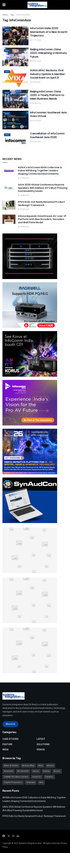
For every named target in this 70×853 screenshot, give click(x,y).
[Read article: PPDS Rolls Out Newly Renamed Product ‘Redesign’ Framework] (8, 205)
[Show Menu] (4, 5)
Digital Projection (13, 782)
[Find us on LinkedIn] (18, 836)
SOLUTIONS (43, 744)
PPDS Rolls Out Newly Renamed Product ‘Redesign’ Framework (41, 203)
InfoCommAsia (23, 14)
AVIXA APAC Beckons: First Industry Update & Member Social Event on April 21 (47, 74)
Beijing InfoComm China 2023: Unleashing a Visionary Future (48, 53)
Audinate (8, 771)
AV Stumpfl (23, 771)
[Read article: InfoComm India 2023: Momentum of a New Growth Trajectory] (15, 36)
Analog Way (28, 765)
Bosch (57, 771)
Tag (12, 14)
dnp (41, 782)
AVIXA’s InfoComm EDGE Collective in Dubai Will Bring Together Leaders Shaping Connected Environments (40, 170)
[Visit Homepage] (37, 5)
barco (36, 771)
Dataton (49, 776)
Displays (30, 782)
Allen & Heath (11, 765)
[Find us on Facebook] (3, 836)
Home (5, 14)
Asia (40, 765)
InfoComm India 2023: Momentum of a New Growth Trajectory (48, 31)
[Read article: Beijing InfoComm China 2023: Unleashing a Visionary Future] (15, 57)
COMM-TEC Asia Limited (16, 776)
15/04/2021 (36, 82)
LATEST (41, 739)
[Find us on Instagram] (13, 836)
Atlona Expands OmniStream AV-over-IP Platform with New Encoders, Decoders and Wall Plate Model (42, 219)
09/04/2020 (36, 142)
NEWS (7, 29)
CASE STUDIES (10, 739)
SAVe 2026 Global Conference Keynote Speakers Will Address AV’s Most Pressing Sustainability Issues (42, 188)
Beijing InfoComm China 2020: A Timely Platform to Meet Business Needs (47, 95)
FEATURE (7, 744)
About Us (10, 724)
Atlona (50, 765)
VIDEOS (41, 749)
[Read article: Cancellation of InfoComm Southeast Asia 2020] (15, 141)
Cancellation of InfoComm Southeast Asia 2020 (47, 135)
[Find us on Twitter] (8, 836)
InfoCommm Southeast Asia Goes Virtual (48, 114)
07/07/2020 (36, 121)
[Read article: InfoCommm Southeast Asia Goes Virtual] (15, 120)
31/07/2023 (36, 61)
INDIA (7, 72)
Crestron (36, 776)
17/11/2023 (36, 40)
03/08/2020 (36, 103)
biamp (46, 771)
